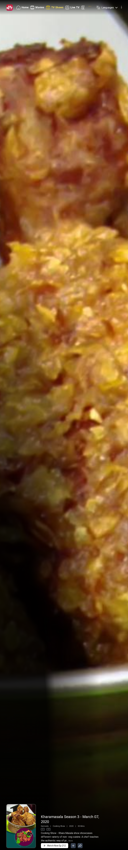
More (71, 841)
